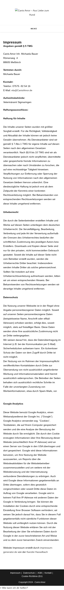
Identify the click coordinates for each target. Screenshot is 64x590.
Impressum (15, 573)
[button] (14, 587)
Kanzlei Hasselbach (37, 552)
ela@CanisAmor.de (21, 90)
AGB (40, 573)
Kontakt (48, 573)
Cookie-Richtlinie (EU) (32, 576)
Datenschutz (29, 573)
